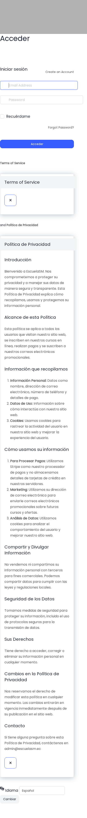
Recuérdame (18, 116)
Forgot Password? (61, 127)
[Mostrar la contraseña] (3, 108)
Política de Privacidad (22, 225)
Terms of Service (12, 163)
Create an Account (59, 72)
